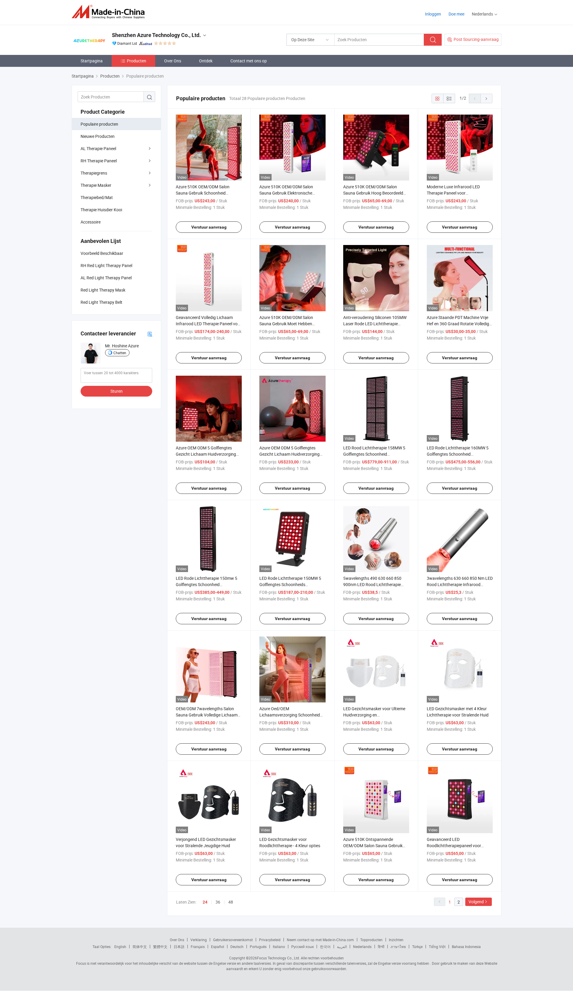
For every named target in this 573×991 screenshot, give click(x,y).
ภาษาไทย (398, 946)
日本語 (179, 946)
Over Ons (172, 61)
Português (258, 946)
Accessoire (91, 222)
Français (198, 946)
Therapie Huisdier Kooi (101, 209)
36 (217, 902)
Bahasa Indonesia (466, 946)
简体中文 (140, 946)
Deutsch (237, 946)
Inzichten (396, 939)
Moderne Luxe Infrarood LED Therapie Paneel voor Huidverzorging (453, 193)
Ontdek (205, 61)
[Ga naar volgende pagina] (486, 98)
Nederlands (362, 946)
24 (205, 902)
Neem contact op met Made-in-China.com (320, 939)
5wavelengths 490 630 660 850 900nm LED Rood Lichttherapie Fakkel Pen (372, 584)
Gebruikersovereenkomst (233, 939)
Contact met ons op (248, 61)
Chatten (119, 352)
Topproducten (371, 939)
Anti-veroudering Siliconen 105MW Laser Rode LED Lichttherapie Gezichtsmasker (374, 324)
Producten (136, 61)
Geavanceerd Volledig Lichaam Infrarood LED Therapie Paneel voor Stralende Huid (208, 324)
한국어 (325, 946)
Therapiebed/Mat (97, 197)
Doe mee (456, 14)
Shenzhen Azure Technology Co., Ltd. (156, 35)
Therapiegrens (94, 173)
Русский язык (302, 946)
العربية (342, 946)
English (120, 946)
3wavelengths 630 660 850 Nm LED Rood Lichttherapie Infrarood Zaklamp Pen (460, 584)
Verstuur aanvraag (209, 227)
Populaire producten (99, 124)
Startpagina (92, 61)
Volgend (476, 901)
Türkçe (417, 946)
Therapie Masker (96, 185)
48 (230, 902)
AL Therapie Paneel (98, 148)
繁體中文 (160, 946)
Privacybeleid (270, 939)
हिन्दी (381, 946)
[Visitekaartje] (149, 334)
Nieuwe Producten (98, 136)
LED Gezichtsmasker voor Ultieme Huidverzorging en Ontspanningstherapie (374, 715)
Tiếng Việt (437, 946)
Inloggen (433, 14)
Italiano (279, 946)
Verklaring (198, 939)
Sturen (116, 391)
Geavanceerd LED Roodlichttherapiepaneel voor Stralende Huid (454, 845)
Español (217, 946)
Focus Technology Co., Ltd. (278, 957)
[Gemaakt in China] (110, 12)
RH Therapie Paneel (99, 161)
